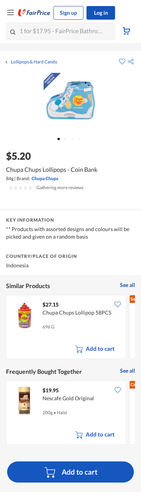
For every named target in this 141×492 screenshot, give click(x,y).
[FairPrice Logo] (34, 12)
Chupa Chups (45, 178)
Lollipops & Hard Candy (34, 62)
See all (127, 285)
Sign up (68, 12)
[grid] (70, 328)
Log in (101, 12)
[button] (131, 61)
